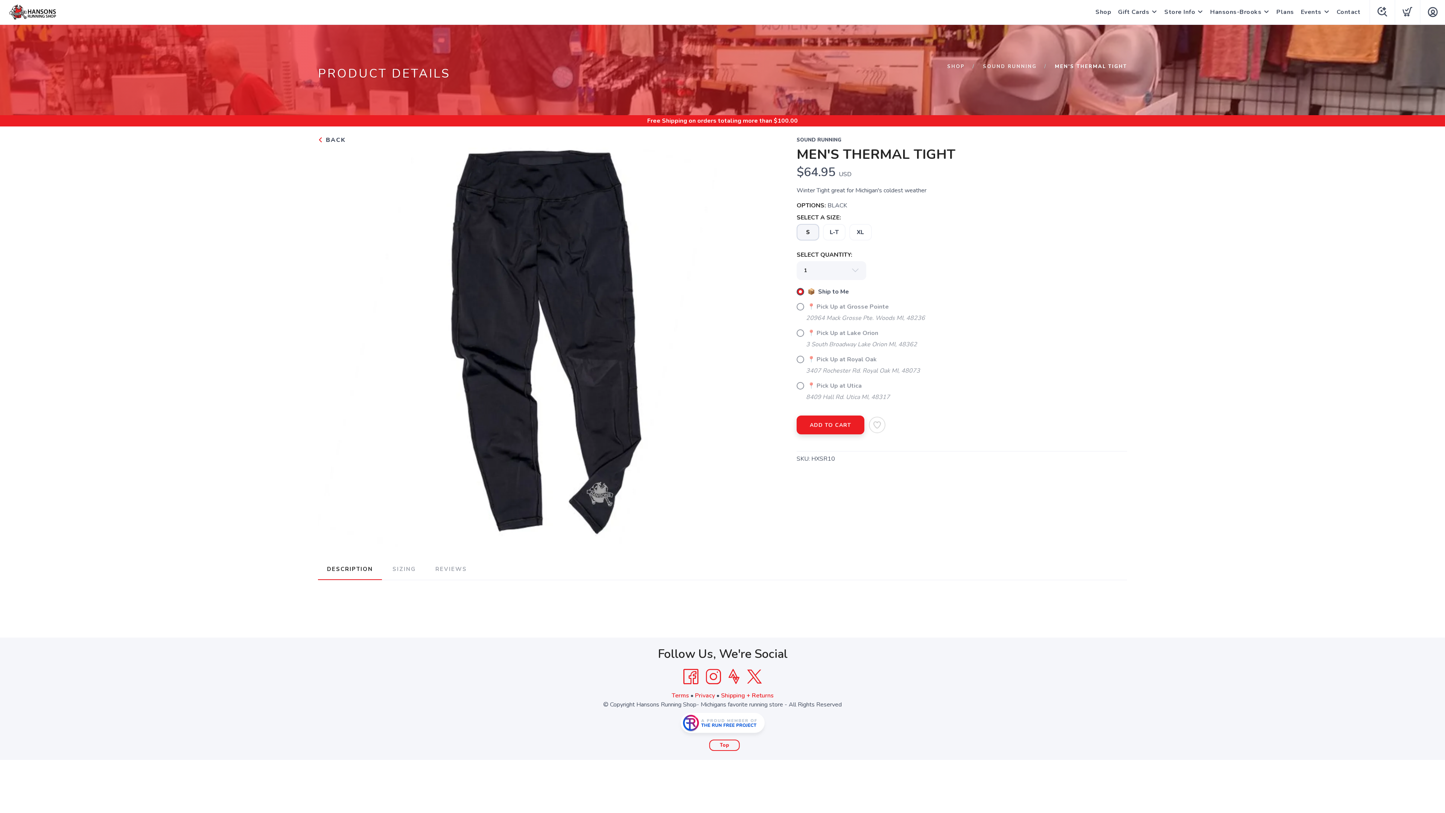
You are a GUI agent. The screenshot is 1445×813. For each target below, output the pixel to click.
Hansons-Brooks (1235, 12)
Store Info (1179, 12)
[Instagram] (713, 676)
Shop (1103, 12)
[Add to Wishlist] (877, 425)
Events (1311, 12)
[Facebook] (691, 676)
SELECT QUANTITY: (824, 255)
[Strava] (734, 676)
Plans (1285, 12)
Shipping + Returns (747, 695)
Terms (680, 695)
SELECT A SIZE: (819, 217)
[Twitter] (754, 676)
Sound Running (1010, 66)
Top (724, 745)
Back (335, 140)
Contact (1349, 12)
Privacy (705, 695)
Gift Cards (1133, 12)
